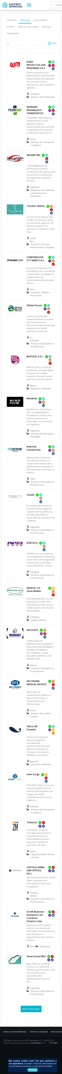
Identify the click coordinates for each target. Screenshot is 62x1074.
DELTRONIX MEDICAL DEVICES (36, 683)
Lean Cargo (33, 774)
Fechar (33, 1070)
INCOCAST (32, 630)
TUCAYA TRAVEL (36, 206)
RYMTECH (32, 542)
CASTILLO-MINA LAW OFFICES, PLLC (35, 870)
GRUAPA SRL (33, 155)
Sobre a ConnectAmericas (14, 1031)
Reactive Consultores (34, 448)
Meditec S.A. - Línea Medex (34, 589)
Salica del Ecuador (32, 728)
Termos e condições (39, 1031)
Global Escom (34, 305)
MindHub (32, 398)
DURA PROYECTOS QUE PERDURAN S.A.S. (36, 65)
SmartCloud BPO (36, 956)
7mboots (32, 822)
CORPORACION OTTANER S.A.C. (36, 259)
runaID (30, 494)
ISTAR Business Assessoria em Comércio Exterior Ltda (35, 916)
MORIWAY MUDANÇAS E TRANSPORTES (35, 110)
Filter (54, 43)
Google (54, 1041)
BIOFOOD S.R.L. (35, 356)
